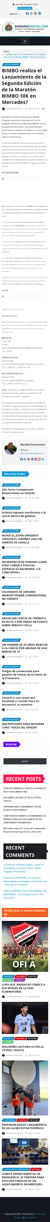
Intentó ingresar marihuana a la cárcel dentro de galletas (24, 514)
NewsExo (18, 1217)
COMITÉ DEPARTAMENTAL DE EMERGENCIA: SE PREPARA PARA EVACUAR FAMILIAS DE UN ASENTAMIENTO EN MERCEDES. (24, 819)
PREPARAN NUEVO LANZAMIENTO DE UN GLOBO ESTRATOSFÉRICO (24, 1126)
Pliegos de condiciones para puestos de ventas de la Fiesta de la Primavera (24, 674)
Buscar (11, 744)
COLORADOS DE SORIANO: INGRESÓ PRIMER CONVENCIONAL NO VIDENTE (24, 595)
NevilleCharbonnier (14, 108)
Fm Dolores (20, 871)
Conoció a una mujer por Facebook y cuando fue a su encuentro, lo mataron (20, 701)
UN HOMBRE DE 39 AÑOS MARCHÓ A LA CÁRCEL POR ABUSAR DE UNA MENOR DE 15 (25, 648)
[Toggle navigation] (25, 41)
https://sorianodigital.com (32, 453)
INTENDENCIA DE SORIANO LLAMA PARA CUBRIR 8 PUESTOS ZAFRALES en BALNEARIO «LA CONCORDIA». (24, 567)
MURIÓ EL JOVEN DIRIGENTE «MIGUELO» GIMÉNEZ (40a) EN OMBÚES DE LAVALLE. (22, 539)
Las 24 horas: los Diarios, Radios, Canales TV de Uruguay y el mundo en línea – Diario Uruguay (23, 868)
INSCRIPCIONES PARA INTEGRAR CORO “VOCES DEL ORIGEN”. (23, 725)
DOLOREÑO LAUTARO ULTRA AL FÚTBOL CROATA (23, 1048)
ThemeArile (30, 1217)
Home (6, 51)
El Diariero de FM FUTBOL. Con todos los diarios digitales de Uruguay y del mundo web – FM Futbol (24, 881)
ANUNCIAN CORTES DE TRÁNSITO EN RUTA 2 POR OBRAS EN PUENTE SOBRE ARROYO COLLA (25, 621)
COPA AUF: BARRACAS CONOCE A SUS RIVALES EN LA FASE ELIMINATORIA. (23, 988)
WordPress (39, 1214)
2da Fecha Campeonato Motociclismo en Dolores (18, 491)
